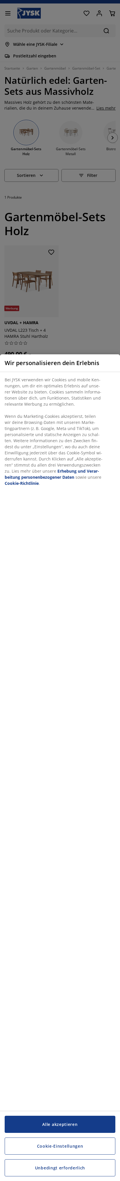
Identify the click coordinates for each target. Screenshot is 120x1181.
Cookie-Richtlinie (22, 483)
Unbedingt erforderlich (60, 1168)
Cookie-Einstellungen (60, 1146)
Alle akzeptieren (59, 1124)
